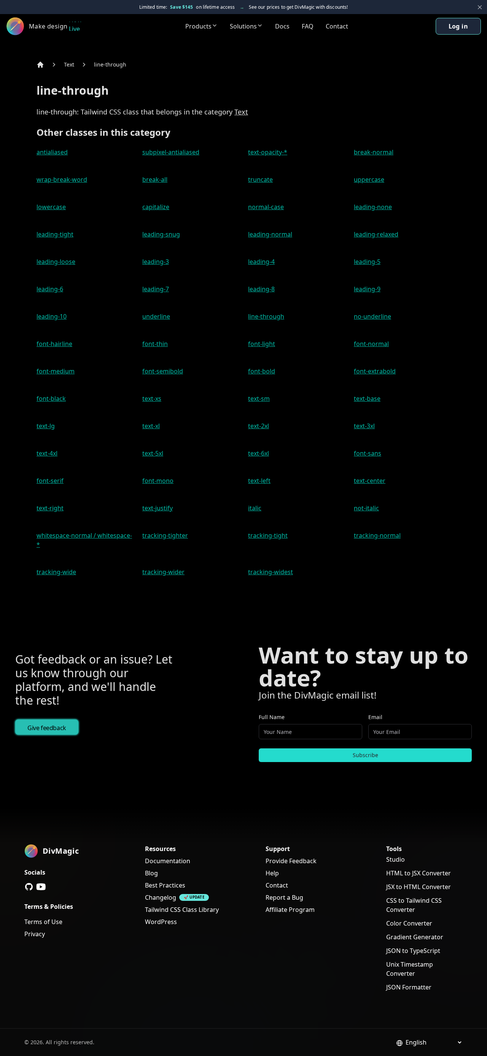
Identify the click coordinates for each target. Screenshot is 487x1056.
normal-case (266, 207)
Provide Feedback (291, 861)
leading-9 (367, 289)
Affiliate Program (290, 909)
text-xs (151, 398)
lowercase (51, 207)
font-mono (157, 480)
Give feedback (46, 728)
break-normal (373, 152)
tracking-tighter (165, 535)
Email (375, 717)
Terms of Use (43, 922)
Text (69, 64)
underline (156, 316)
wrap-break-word (62, 179)
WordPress (161, 922)
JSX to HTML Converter (418, 887)
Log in (458, 26)
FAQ (308, 26)
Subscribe (365, 755)
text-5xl (152, 453)
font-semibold (162, 371)
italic (254, 508)
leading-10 (52, 316)
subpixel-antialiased (170, 152)
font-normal (371, 344)
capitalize (155, 207)
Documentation (167, 861)
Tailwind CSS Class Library (182, 909)
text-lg (46, 426)
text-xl (151, 426)
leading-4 (261, 261)
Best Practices (165, 885)
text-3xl (364, 426)
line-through (110, 64)
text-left (259, 480)
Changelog (160, 897)
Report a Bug (284, 897)
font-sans (367, 453)
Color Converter (409, 923)
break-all (154, 179)
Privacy (34, 934)
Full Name (272, 717)
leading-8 (261, 289)
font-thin (155, 344)
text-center (369, 480)
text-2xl (258, 426)
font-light (261, 344)
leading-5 (367, 261)
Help (272, 873)
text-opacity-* (267, 152)
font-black (51, 398)
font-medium (56, 371)
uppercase (369, 179)
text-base (367, 398)
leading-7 (155, 289)
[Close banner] (480, 7)
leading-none (373, 207)
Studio (395, 859)
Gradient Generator (414, 937)
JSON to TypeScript (413, 950)
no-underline (372, 316)
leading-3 (155, 261)
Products (198, 26)
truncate (260, 179)
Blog (151, 873)
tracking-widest (270, 572)
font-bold (261, 371)
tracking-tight (268, 535)
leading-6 (50, 289)
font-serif (50, 480)
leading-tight (55, 234)
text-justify (157, 508)
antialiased (52, 152)
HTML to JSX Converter (418, 873)
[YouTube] (41, 886)
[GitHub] (28, 886)
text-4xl (47, 453)
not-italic (366, 508)
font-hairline (54, 344)
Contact (337, 26)
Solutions (243, 26)
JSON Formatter (408, 987)
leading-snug (161, 234)
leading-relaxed (376, 234)
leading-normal (270, 234)
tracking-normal (377, 535)
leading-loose (56, 261)
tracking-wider (163, 572)
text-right (50, 508)
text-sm (259, 398)
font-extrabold (375, 371)
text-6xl (258, 453)
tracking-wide (56, 572)
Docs (282, 26)
